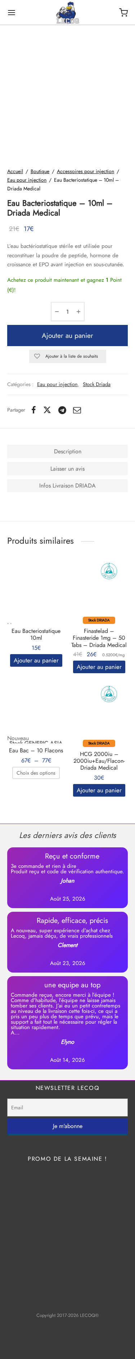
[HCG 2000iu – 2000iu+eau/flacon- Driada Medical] (99, 714)
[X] (47, 409)
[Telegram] (62, 409)
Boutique (40, 171)
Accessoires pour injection (85, 171)
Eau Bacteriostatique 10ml (36, 634)
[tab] (67, 451)
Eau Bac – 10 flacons (36, 750)
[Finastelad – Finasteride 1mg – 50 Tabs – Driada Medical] (99, 591)
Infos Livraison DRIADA (67, 485)
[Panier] (123, 12)
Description (67, 451)
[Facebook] (34, 409)
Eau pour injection (26, 180)
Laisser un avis (67, 469)
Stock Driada (97, 384)
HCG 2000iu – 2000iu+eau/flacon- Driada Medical (99, 761)
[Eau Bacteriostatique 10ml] (36, 591)
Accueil (15, 171)
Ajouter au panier (67, 335)
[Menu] (11, 12)
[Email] (77, 409)
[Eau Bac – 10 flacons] (36, 709)
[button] (36, 660)
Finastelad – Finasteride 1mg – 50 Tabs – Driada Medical (99, 638)
